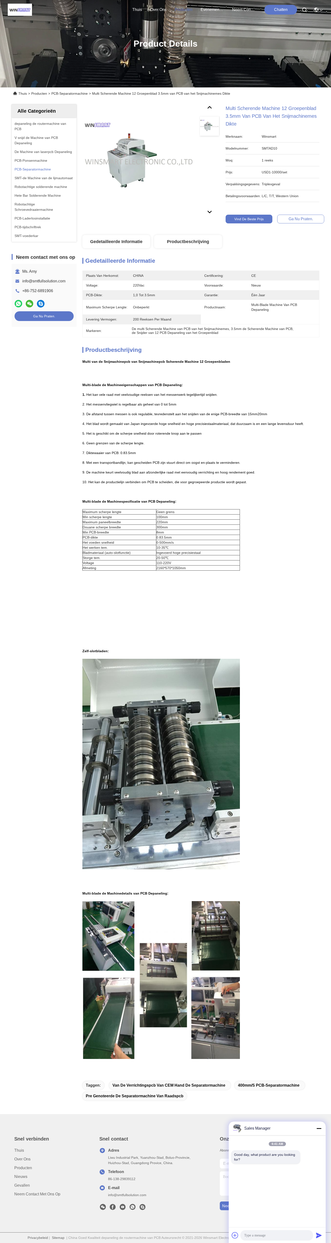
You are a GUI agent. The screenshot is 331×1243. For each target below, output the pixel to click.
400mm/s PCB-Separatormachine (268, 1085)
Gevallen (22, 1185)
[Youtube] (122, 1208)
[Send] (319, 1235)
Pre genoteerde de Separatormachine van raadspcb (134, 1096)
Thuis (137, 10)
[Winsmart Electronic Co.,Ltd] (20, 10)
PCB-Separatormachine (69, 93)
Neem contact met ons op (37, 1194)
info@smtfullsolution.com (43, 281)
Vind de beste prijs (249, 219)
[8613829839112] (132, 1208)
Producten (39, 93)
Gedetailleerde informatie (116, 241)
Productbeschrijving (188, 241)
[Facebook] (112, 1208)
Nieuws (20, 1177)
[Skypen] (40, 303)
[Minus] (319, 1128)
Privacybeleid (38, 1238)
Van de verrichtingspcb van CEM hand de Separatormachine (168, 1085)
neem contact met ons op (243, 10)
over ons (158, 10)
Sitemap (58, 1238)
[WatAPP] (18, 303)
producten (183, 10)
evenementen (212, 10)
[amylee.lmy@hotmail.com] (142, 1208)
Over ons (22, 1159)
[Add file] (235, 1235)
